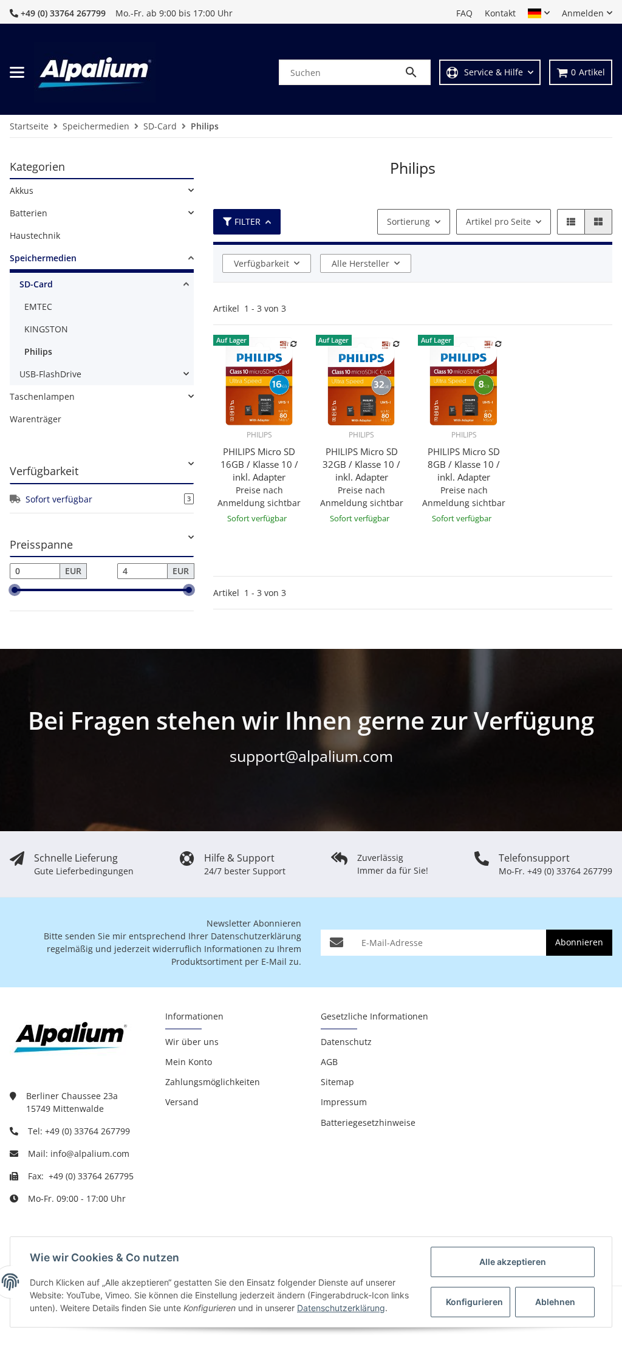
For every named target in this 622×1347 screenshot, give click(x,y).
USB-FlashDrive (50, 374)
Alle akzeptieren (512, 1261)
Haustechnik (35, 235)
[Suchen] (416, 72)
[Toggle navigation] (17, 72)
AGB (329, 1062)
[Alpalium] (95, 72)
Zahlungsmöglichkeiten (212, 1082)
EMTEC (38, 306)
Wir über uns (192, 1041)
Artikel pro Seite (498, 221)
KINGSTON (46, 329)
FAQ (464, 13)
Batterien (28, 213)
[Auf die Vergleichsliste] (294, 344)
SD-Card (36, 284)
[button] (539, 13)
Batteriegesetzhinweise (368, 1122)
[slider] (15, 590)
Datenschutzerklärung (256, 936)
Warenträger (35, 419)
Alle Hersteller (360, 263)
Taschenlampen (42, 396)
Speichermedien (43, 258)
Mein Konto (188, 1062)
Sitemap (337, 1082)
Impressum (344, 1102)
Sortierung (408, 221)
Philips (38, 351)
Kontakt (500, 13)
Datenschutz (346, 1041)
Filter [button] (247, 221)
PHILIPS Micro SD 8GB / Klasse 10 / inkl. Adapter (464, 464)
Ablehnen (555, 1302)
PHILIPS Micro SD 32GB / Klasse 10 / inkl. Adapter (361, 464)
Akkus (21, 190)
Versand (182, 1102)
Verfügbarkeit (261, 263)
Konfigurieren (474, 1302)
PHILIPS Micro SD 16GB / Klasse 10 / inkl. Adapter (259, 464)
